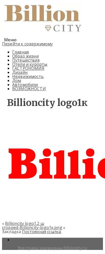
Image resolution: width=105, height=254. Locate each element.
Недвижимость (28, 76)
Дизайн (20, 72)
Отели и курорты (29, 64)
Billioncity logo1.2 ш (24, 223)
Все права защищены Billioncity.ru (52, 248)
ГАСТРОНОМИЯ (28, 68)
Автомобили (25, 84)
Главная (20, 52)
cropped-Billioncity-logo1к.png (32, 227)
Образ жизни (25, 56)
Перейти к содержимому (27, 44)
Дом (16, 80)
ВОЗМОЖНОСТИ (29, 88)
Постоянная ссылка (41, 231)
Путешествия (26, 60)
